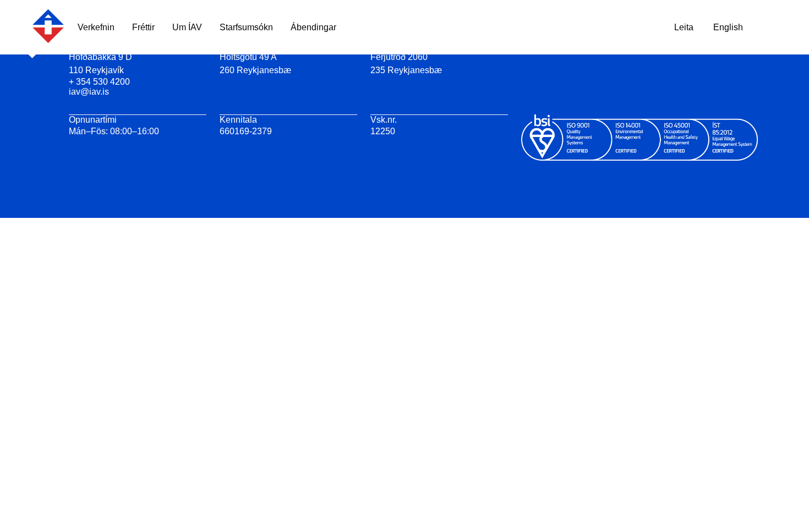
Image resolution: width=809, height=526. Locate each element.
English (728, 27)
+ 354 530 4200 (99, 81)
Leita (683, 27)
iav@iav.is (89, 91)
